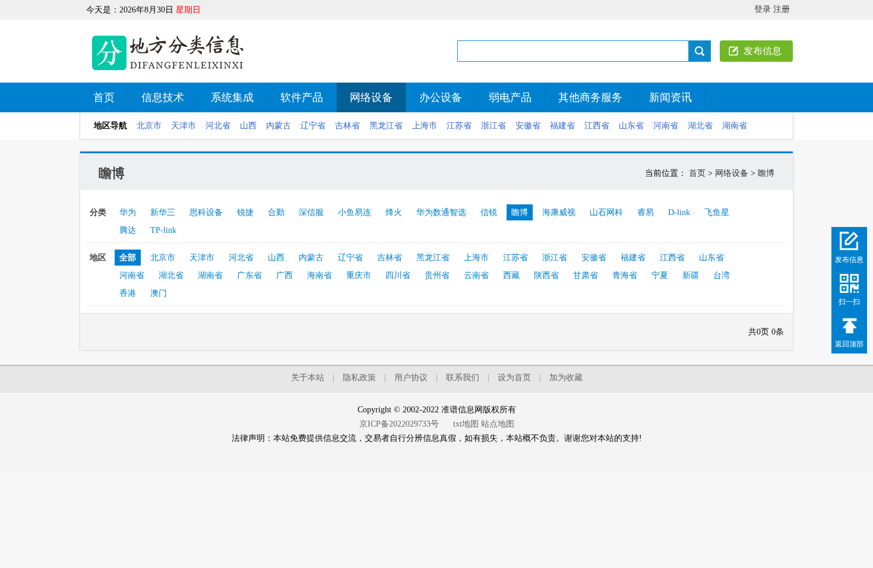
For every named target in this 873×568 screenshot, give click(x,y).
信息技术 (162, 97)
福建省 (562, 125)
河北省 (217, 125)
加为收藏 (566, 377)
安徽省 (527, 125)
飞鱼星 (716, 212)
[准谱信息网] (169, 71)
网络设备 (371, 97)
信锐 (488, 212)
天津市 (183, 125)
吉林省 (347, 125)
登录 (762, 9)
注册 (781, 9)
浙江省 (493, 125)
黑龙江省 (386, 125)
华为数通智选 (441, 212)
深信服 (311, 212)
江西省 (596, 125)
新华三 (162, 212)
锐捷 (245, 212)
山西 (248, 125)
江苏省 (459, 125)
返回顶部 (849, 343)
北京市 (149, 125)
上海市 (424, 125)
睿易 (645, 212)
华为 (127, 212)
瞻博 (766, 173)
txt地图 (466, 423)
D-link (679, 212)
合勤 (276, 212)
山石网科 (606, 212)
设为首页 (514, 377)
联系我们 (462, 377)
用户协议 (411, 377)
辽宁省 (313, 125)
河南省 (665, 125)
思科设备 (206, 212)
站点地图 (497, 423)
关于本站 (307, 377)
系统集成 (232, 97)
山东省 (631, 125)
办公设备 (440, 97)
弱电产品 (510, 97)
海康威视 (558, 212)
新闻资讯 (670, 97)
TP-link (163, 230)
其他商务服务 (590, 97)
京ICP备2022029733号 (399, 423)
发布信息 (763, 51)
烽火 (393, 212)
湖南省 (734, 125)
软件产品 (301, 97)
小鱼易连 (354, 212)
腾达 (127, 230)
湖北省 (700, 125)
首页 (104, 97)
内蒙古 (278, 125)
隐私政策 (359, 377)
